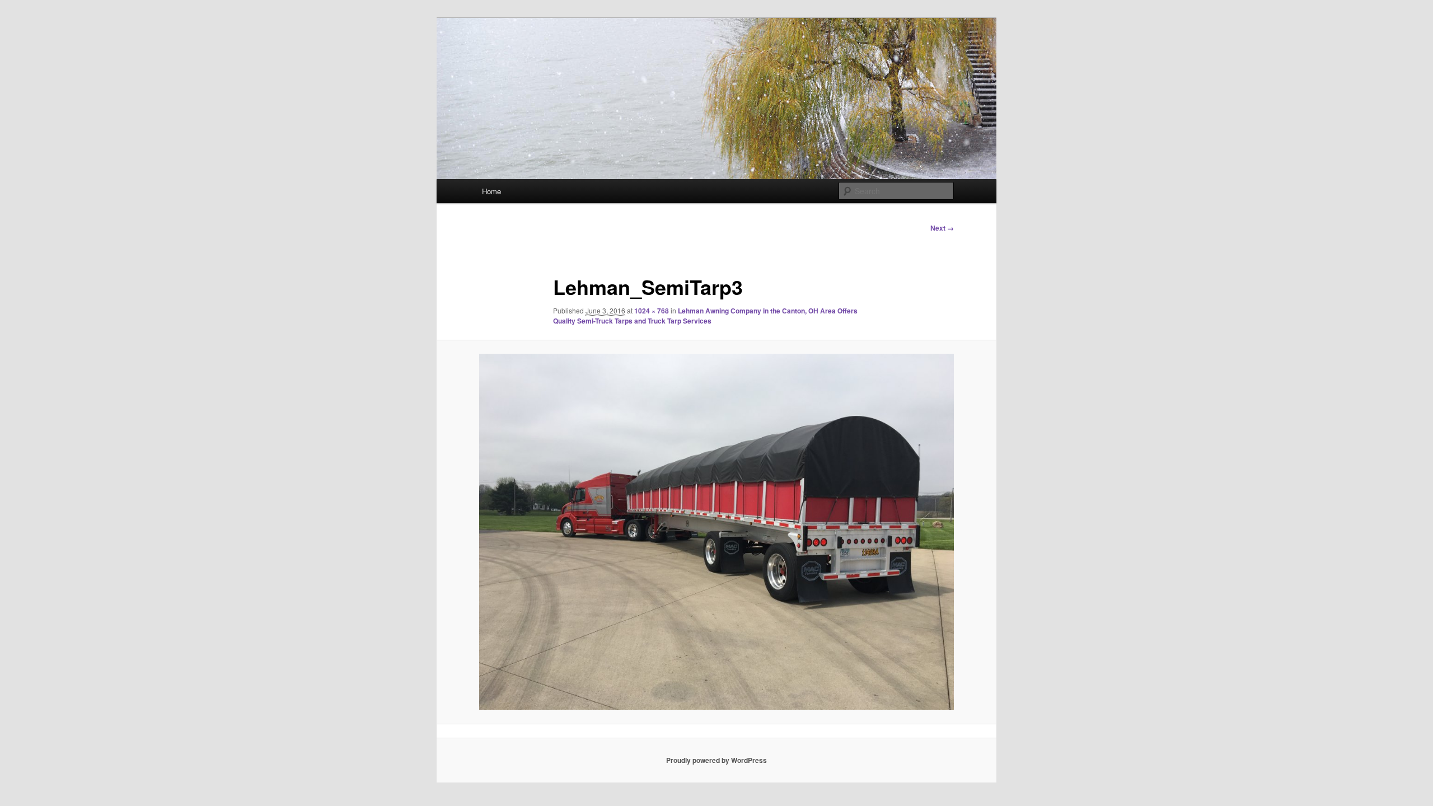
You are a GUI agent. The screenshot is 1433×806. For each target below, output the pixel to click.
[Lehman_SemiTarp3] (716, 532)
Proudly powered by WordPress (716, 760)
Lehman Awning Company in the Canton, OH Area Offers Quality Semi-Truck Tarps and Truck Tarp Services (705, 316)
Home (491, 191)
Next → (942, 228)
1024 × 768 (651, 311)
